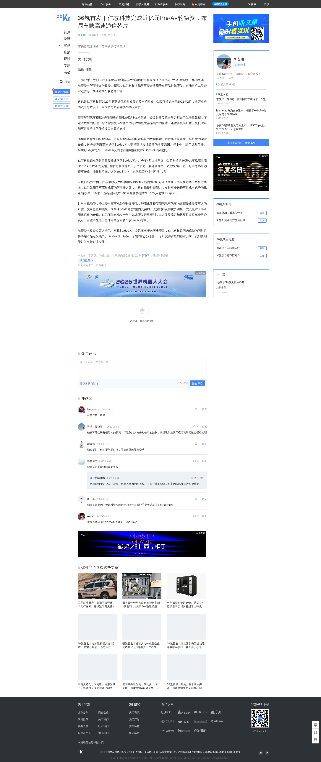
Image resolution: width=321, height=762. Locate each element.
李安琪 (82, 35)
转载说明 (144, 255)
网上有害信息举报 (231, 751)
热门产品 (134, 719)
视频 (67, 58)
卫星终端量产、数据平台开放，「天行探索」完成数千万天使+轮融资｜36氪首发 (97, 604)
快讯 (67, 38)
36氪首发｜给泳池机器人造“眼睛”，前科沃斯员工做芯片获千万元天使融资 (97, 645)
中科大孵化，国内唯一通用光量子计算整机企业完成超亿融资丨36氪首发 (97, 686)
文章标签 (134, 726)
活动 (67, 71)
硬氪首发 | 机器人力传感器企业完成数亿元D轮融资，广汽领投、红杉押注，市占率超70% (141, 645)
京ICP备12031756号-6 (165, 757)
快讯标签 (134, 733)
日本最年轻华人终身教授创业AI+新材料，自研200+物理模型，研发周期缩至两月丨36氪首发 (141, 604)
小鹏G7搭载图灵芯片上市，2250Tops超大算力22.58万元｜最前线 (241, 127)
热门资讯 (134, 712)
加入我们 (103, 733)
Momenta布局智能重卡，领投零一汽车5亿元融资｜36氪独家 (241, 112)
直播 (67, 51)
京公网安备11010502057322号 (214, 757)
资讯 (67, 45)
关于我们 (103, 719)
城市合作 (83, 712)
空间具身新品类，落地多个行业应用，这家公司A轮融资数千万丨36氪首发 (141, 686)
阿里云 (111, 751)
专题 (67, 65)
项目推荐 (85, 260)
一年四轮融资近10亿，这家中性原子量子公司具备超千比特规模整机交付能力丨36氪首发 (186, 604)
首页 (67, 31)
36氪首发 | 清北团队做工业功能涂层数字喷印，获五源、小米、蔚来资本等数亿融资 (186, 645)
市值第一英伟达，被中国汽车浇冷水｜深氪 (241, 99)
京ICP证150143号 (187, 757)
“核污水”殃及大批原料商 (230, 282)
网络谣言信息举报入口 (91, 742)
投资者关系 (84, 733)
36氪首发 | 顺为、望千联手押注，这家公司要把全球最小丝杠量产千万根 (186, 686)
